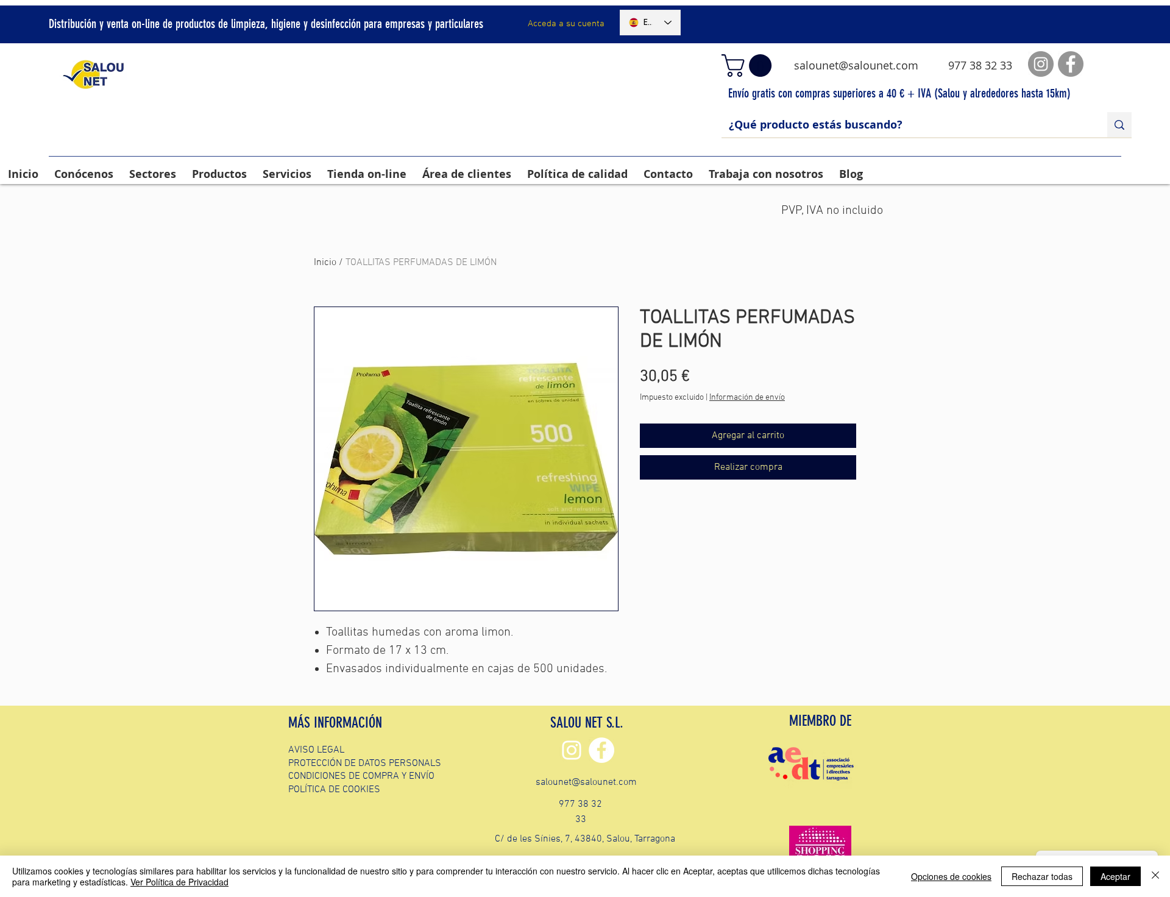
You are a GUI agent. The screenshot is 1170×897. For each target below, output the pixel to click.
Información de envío (747, 397)
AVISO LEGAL (316, 750)
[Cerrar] (1155, 876)
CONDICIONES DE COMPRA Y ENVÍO (361, 776)
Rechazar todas (1042, 876)
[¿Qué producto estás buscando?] (1119, 124)
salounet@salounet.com (856, 65)
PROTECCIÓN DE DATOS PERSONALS (364, 763)
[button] (749, 65)
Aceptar (1115, 876)
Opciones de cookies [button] (951, 876)
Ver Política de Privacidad (179, 882)
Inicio (325, 263)
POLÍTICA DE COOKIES (334, 790)
